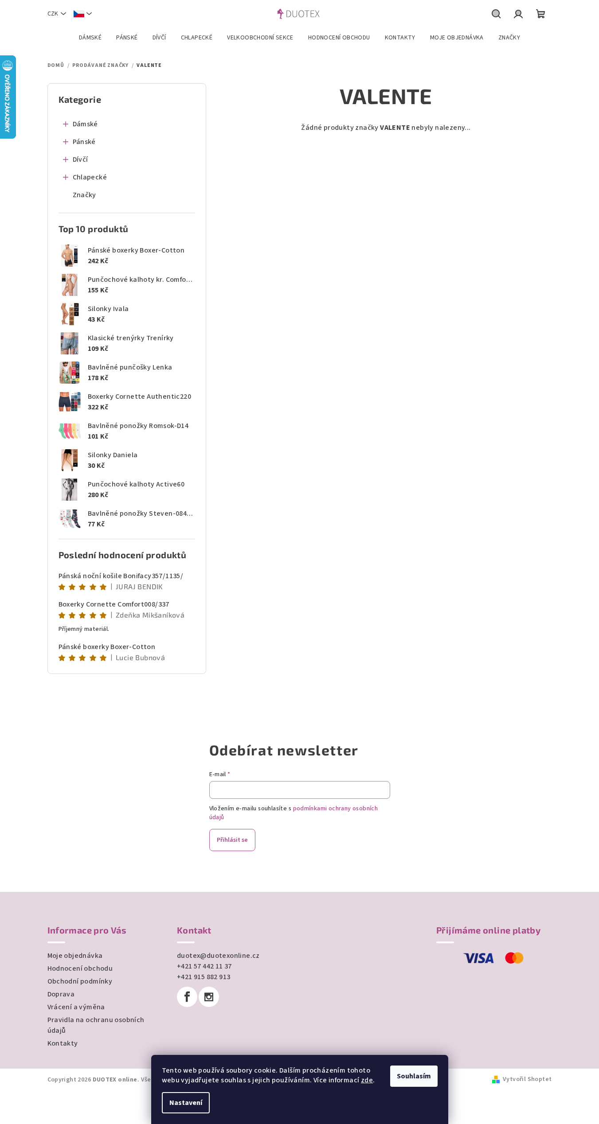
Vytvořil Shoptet (527, 1079)
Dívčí (80, 159)
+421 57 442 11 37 (204, 966)
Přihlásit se (232, 840)
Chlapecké (90, 177)
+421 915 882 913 (203, 977)
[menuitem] (90, 37)
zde (367, 1080)
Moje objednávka (75, 956)
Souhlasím (414, 1076)
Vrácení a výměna (76, 1007)
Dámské (85, 124)
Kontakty (62, 1043)
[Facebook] (187, 997)
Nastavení (185, 1103)
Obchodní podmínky (80, 981)
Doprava (61, 994)
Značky (84, 195)
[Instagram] (209, 997)
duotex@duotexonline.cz (218, 956)
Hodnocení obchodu (80, 968)
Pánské (84, 142)
